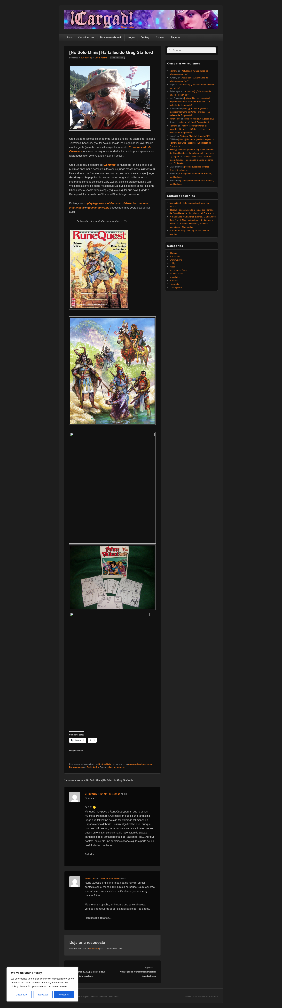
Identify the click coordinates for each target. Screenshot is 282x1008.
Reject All (43, 994)
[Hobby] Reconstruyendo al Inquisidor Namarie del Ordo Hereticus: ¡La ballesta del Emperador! (190, 101)
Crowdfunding (176, 259)
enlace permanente (116, 767)
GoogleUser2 (91, 793)
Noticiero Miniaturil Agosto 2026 (199, 118)
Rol (70, 767)
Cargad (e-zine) (86, 37)
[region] (42, 984)
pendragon (147, 764)
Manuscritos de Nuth (111, 37)
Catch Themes (211, 996)
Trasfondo (174, 283)
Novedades (175, 277)
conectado (94, 948)
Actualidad (175, 256)
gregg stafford (134, 764)
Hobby (173, 263)
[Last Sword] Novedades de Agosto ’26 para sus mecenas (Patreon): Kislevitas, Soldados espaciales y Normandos (192, 223)
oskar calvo (175, 118)
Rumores (174, 280)
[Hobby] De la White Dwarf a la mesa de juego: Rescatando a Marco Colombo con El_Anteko (191, 160)
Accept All (64, 994)
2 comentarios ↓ (117, 57)
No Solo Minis (104, 764)
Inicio (69, 37)
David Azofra (101, 57)
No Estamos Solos (178, 270)
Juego (172, 266)
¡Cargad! (174, 252)
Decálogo (145, 37)
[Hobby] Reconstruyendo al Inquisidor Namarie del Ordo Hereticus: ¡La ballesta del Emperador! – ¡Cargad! (192, 153)
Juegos (131, 37)
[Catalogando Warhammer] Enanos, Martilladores (193, 216)
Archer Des (90, 878)
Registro (175, 37)
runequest (78, 767)
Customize (21, 994)
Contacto (160, 37)
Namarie (173, 70)
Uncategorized (176, 287)
